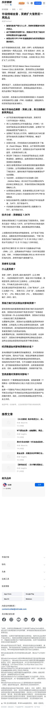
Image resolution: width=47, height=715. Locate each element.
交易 (39, 484)
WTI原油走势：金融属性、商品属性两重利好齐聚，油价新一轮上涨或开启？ (30, 430)
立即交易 (38, 3)
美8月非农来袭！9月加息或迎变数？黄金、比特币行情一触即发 (30, 442)
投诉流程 (4, 707)
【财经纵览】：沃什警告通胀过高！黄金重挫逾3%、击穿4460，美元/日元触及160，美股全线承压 (30, 465)
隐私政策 (11, 707)
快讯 (13, 9)
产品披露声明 (19, 707)
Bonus (21, 3)
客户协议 (37, 707)
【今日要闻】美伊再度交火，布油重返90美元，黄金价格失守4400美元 (31, 419)
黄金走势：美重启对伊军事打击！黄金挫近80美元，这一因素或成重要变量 (30, 453)
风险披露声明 (29, 707)
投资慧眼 (5, 9)
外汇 (21, 9)
